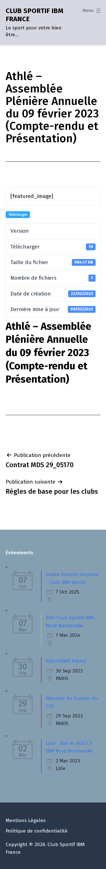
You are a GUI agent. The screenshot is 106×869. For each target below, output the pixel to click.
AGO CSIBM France (66, 661)
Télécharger (17, 215)
